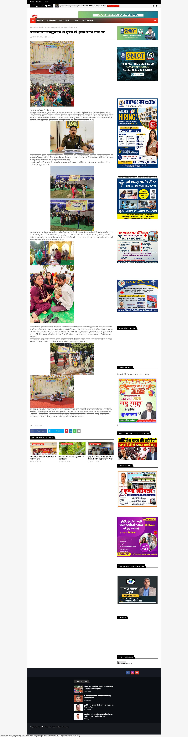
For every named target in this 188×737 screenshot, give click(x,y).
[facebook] (128, 674)
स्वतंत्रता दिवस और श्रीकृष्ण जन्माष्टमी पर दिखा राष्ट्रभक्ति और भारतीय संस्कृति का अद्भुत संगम (98, 689)
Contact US (154, 733)
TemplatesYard (46, 733)
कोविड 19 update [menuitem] (64, 20)
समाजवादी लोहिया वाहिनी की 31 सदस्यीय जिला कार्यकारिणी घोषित (43, 458)
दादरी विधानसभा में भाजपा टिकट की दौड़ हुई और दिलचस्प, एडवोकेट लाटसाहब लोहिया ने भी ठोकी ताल (98, 717)
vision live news (49, 728)
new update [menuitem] (51, 20)
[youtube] (137, 674)
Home (32, 2)
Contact (46, 2)
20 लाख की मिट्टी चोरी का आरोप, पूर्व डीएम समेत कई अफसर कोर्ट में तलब (97, 698)
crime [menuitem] (76, 20)
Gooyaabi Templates (66, 733)
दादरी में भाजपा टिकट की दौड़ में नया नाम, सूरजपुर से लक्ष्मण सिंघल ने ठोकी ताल (98, 707)
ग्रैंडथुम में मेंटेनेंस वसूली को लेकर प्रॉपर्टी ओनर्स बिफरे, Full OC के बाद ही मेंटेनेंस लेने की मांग (100, 458)
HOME (139, 733)
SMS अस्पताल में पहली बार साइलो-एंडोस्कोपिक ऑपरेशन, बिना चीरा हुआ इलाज (79, 7)
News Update (39, 27)
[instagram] (132, 674)
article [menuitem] (40, 20)
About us (38, 2)
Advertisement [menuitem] (88, 20)
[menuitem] (33, 20)
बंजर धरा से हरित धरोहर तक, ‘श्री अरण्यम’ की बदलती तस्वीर (71, 458)
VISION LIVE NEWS (38, 37)
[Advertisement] (137, 347)
